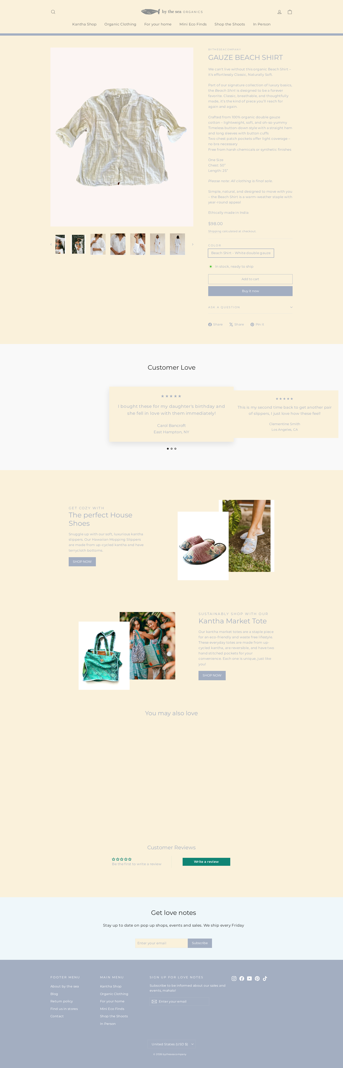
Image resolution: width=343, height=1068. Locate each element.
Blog (54, 994)
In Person (262, 24)
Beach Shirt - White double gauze (241, 253)
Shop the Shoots (230, 24)
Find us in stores (64, 1009)
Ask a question (224, 307)
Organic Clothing (120, 24)
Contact (57, 1016)
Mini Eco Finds (193, 24)
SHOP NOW (82, 562)
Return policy (61, 1001)
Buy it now (250, 291)
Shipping (214, 231)
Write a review (206, 862)
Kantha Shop (84, 24)
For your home (158, 24)
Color (214, 245)
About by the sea (64, 986)
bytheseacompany (224, 49)
